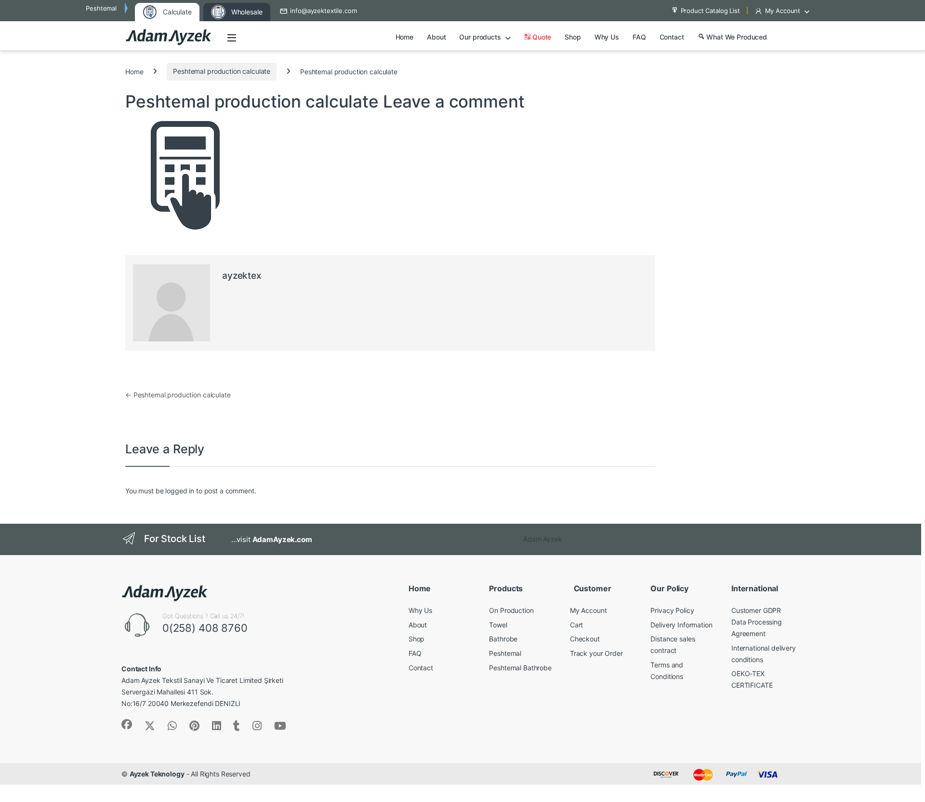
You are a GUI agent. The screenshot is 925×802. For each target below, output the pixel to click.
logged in (179, 491)
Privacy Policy (672, 610)
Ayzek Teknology (157, 774)
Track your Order (596, 653)
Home (404, 37)
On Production (511, 610)
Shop (573, 37)
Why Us (607, 37)
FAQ (639, 37)
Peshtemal (505, 653)
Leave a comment (454, 101)
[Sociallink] (126, 724)
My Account (783, 10)
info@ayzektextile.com (323, 10)
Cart (576, 625)
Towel (498, 625)
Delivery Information (681, 625)
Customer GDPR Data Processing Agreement (756, 622)
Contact (672, 37)
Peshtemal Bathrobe (520, 668)
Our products (480, 37)
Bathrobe (503, 639)
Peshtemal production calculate (221, 71)
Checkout (585, 639)
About (436, 37)
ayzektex (241, 275)
